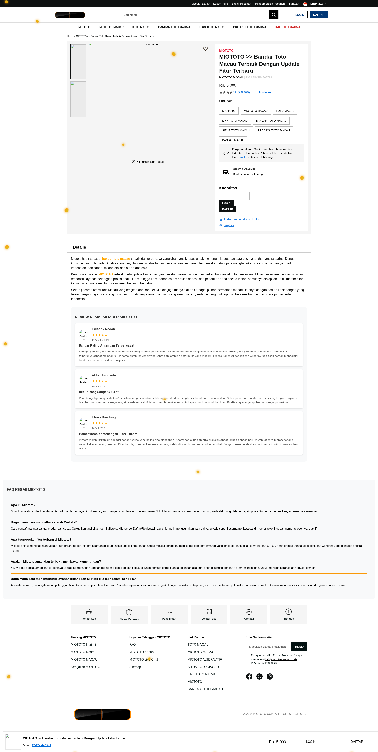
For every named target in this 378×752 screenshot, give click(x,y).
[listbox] (261, 125)
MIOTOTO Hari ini (83, 644)
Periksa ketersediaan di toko (241, 219)
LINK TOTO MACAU (202, 674)
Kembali (249, 618)
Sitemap (135, 667)
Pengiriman (169, 618)
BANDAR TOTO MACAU (205, 689)
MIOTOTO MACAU (84, 659)
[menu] (189, 27)
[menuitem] (85, 27)
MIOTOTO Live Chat (143, 659)
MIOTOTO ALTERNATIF (205, 659)
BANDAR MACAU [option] (233, 140)
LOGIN (226, 203)
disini (240, 157)
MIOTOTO (105, 274)
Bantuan (294, 3)
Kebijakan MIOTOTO (85, 667)
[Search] (273, 14)
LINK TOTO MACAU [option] (235, 120)
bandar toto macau (116, 258)
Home (70, 36)
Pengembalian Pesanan (270, 3)
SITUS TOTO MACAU (203, 667)
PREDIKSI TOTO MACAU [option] (274, 130)
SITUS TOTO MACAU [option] (236, 130)
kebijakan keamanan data (281, 659)
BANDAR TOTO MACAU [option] (271, 120)
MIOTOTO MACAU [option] (256, 110)
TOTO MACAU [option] (285, 110)
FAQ (132, 644)
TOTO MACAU (198, 644)
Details (79, 247)
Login (299, 14)
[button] (78, 61)
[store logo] (70, 15)
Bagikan (229, 225)
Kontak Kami (89, 618)
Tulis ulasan (263, 92)
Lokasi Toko (220, 3)
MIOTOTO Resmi (83, 652)
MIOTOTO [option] (228, 110)
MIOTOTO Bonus (141, 652)
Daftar (318, 14)
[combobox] (200, 14)
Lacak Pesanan (241, 3)
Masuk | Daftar (200, 3)
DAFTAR (227, 209)
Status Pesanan (129, 619)
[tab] (79, 247)
